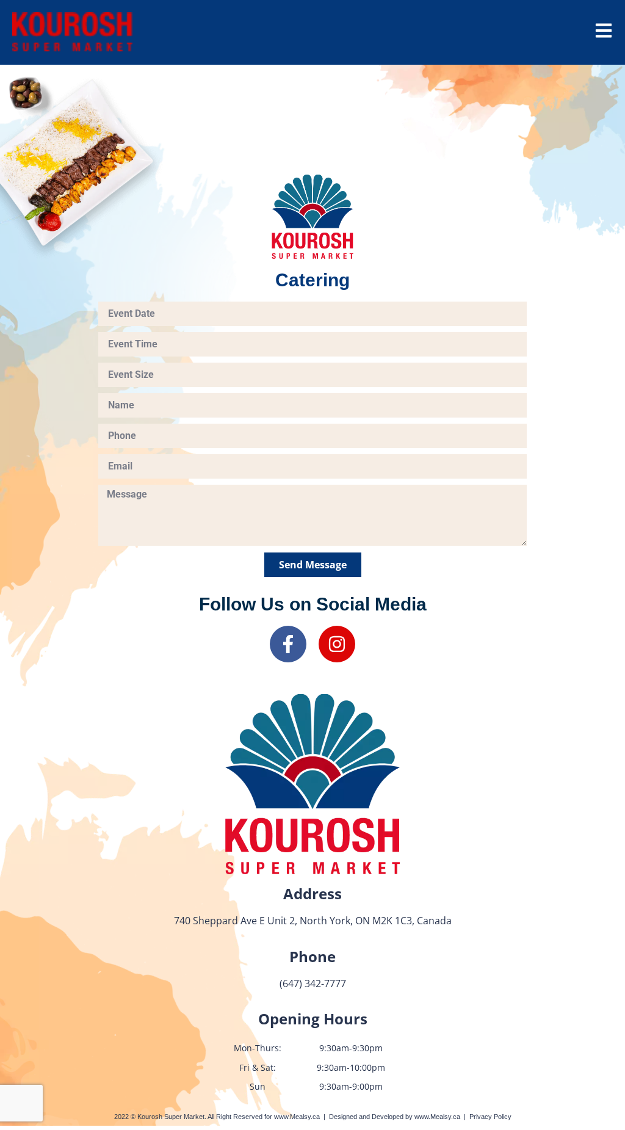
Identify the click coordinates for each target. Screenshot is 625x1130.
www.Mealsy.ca (297, 1116)
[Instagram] (337, 644)
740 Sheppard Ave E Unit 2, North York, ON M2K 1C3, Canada (313, 920)
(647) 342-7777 (313, 983)
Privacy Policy (490, 1116)
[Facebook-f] (288, 644)
